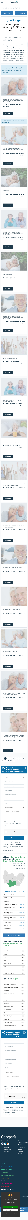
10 (5, 761)
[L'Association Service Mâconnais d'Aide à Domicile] (14, 512)
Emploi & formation (7, 1183)
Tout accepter (10, 1207)
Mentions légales (23, 1142)
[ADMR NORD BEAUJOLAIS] (14, 345)
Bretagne (13, 990)
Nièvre (13, 960)
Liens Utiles (4, 1172)
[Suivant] (14, 761)
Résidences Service (6, 1169)
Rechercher (7, 13)
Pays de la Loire (13, 1022)
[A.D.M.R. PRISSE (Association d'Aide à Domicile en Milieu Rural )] (14, 470)
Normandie (13, 1013)
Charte (20, 1144)
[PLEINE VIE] (14, 177)
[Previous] (2, 758)
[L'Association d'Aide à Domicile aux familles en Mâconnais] (14, 680)
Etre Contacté (21, 13)
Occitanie (13, 1019)
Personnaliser (10, 1210)
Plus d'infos (8, 113)
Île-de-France (13, 1009)
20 (8, 761)
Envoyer (14, 838)
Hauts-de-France (13, 1006)
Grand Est (13, 1003)
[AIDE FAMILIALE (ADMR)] (14, 429)
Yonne (13, 970)
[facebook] (2, 1143)
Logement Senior (6, 1178)
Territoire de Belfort (13, 973)
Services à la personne (8, 1175)
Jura (13, 957)
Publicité (6, 1151)
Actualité (3, 1164)
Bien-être (3, 1180)
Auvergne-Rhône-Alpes (13, 984)
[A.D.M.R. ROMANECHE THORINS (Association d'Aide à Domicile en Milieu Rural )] (14, 135)
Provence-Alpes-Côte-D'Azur (13, 1025)
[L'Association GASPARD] (14, 638)
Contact (6, 1147)
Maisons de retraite (6, 1166)
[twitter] (5, 1143)
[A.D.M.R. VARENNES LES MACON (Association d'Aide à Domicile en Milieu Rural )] (14, 303)
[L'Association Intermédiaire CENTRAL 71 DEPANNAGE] (14, 596)
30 (11, 761)
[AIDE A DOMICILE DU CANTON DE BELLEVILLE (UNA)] (14, 387)
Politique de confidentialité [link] (10, 1213)
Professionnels (5, 1186)
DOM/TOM (13, 1000)
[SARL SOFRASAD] (14, 261)
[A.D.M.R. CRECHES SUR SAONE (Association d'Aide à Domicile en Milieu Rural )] (14, 219)
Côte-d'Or (13, 951)
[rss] (8, 1143)
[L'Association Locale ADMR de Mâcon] (14, 554)
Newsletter (7, 1149)
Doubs (13, 954)
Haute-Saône (13, 963)
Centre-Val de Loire (13, 993)
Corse (5, 997)
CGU (19, 1140)
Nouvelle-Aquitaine (13, 1016)
